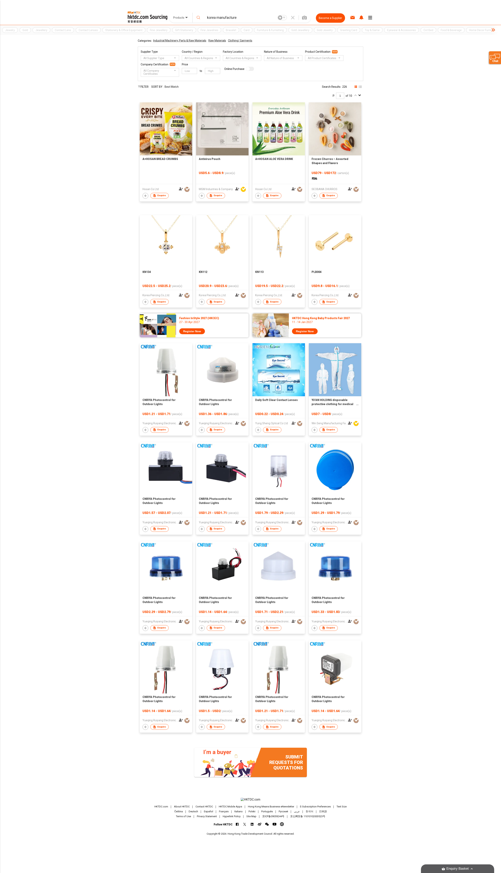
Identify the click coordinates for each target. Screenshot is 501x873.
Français (224, 811)
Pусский (283, 811)
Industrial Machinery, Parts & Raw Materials (179, 40)
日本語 (323, 811)
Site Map (251, 816)
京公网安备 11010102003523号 (307, 816)
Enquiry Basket (457, 868)
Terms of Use (183, 816)
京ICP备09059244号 (273, 816)
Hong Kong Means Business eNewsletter (271, 806)
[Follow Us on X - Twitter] (245, 824)
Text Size (342, 806)
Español (208, 811)
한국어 (309, 811)
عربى (297, 811)
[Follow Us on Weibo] (259, 824)
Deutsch (193, 811)
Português (267, 811)
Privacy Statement (207, 816)
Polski (252, 811)
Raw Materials (217, 40)
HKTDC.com (161, 806)
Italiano (238, 811)
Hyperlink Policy (232, 816)
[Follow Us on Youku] (282, 824)
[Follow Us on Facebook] (237, 824)
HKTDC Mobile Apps (230, 806)
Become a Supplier (330, 18)
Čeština (178, 811)
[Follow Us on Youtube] (274, 824)
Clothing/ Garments (240, 40)
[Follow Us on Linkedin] (252, 824)
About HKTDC (182, 806)
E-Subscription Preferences (315, 806)
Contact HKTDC (204, 806)
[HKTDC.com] (250, 799)
